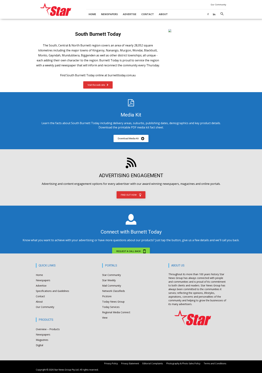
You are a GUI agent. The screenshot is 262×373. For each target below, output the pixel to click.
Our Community (218, 4)
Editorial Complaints (152, 363)
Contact (147, 14)
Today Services (111, 307)
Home (92, 14)
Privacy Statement (130, 363)
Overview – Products (48, 329)
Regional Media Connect (116, 312)
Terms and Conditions (215, 363)
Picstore (107, 296)
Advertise (129, 14)
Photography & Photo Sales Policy (183, 363)
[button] (222, 14)
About (163, 14)
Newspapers (109, 14)
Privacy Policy (111, 363)
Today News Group (113, 301)
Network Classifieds (113, 291)
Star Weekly (109, 280)
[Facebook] (208, 14)
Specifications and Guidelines (52, 291)
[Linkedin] (214, 14)
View (104, 317)
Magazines (42, 340)
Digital (39, 345)
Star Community (111, 275)
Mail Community (111, 285)
